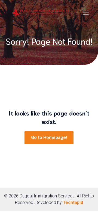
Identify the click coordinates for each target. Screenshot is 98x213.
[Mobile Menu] (86, 12)
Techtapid (73, 202)
